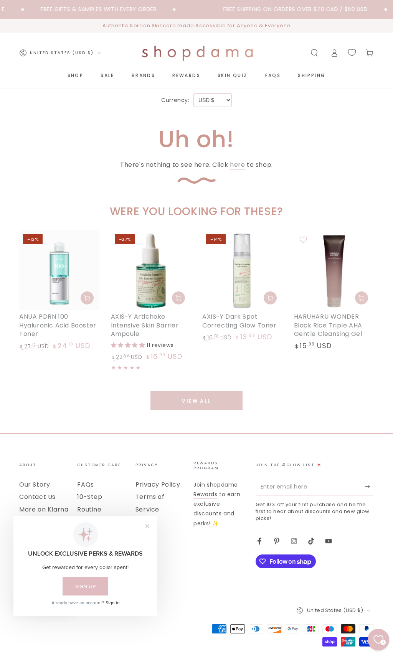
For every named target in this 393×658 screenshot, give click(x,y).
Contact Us (37, 496)
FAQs (85, 484)
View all (196, 401)
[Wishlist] (352, 52)
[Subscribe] (369, 486)
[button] (314, 52)
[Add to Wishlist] (28, 239)
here (237, 164)
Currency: (175, 100)
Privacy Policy (157, 484)
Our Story (34, 484)
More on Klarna (43, 509)
